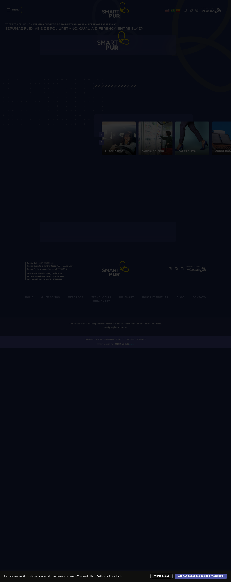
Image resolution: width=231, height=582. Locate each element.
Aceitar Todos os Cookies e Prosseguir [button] (201, 576)
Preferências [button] (161, 576)
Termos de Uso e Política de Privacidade (99, 576)
